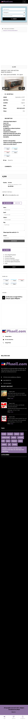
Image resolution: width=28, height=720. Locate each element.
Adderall (17, 434)
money (8, 441)
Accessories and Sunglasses (7, 466)
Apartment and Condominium (8, 477)
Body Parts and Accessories (7, 507)
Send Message (14, 240)
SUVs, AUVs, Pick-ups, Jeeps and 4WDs (10, 684)
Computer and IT (5, 540)
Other (6, 263)
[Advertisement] (14, 48)
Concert (3, 543)
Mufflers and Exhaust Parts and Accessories (11, 627)
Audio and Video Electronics (8, 485)
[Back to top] (23, 711)
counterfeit (20, 437)
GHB (3, 441)
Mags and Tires (4, 607)
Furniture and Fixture (6, 572)
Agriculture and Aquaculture (8, 473)
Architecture (4, 480)
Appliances (3, 478)
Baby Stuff (3, 492)
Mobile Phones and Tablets (7, 622)
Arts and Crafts (4, 482)
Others (2, 643)
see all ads (10, 186)
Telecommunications (6, 687)
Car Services (4, 521)
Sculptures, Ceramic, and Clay (8, 670)
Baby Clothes (4, 490)
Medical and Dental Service (7, 617)
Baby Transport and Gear (7, 495)
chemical (14, 437)
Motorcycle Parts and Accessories (9, 624)
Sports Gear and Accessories (8, 682)
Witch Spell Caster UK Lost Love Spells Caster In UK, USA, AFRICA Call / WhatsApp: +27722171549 (17, 395)
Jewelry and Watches (6, 598)
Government (4, 574)
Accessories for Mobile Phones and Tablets (11, 468)
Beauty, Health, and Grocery (8, 499)
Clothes (3, 533)
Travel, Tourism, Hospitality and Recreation (11, 692)
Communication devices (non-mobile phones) (12, 538)
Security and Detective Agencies (9, 672)
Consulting (3, 545)
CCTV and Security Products (8, 530)
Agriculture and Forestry (7, 475)
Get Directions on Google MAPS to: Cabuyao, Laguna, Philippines (14, 297)
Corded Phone (4, 548)
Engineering (4, 564)
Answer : (5, 235)
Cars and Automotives (6, 523)
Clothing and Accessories (7, 535)
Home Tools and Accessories (7, 579)
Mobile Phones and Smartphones (9, 620)
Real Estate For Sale (5, 661)
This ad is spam (8, 256)
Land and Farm (4, 601)
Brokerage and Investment (7, 514)
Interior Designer (5, 593)
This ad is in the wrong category (12, 260)
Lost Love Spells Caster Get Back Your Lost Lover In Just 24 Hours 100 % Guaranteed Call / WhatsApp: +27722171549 (17, 420)
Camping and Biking (6, 519)
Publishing (3, 656)
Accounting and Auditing (7, 470)
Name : (4, 207)
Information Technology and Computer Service (12, 591)
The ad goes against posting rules (12, 261)
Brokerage (3, 513)
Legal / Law (4, 605)
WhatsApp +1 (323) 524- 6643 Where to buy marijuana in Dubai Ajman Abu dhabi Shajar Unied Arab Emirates (13, 449)
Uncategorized (4, 694)
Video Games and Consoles (7, 699)
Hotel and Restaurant (6, 584)
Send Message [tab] (8, 203)
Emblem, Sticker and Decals (7, 560)
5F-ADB (3, 434)
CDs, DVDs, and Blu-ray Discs (8, 531)
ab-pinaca (10, 434)
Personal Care (4, 651)
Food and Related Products (7, 569)
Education (3, 559)
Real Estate (3, 658)
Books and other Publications (8, 509)
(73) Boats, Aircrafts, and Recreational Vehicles (12, 459)
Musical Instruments (6, 629)
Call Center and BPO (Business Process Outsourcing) (13, 518)
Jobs (2, 600)
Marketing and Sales (6, 612)
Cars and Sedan (4, 524)
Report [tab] (7, 250)
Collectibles (4, 536)
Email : (4, 212)
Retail (2, 668)
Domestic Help (4, 555)
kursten (10, 182)
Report (14, 266)
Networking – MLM (6, 631)
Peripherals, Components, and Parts (9, 649)
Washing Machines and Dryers (8, 701)
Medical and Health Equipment (8, 619)
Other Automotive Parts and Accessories (11, 639)
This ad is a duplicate (10, 258)
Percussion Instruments (6, 648)
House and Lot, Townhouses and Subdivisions (12, 586)
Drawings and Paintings (6, 557)
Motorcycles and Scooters (7, 625)
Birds (2, 502)
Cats (2, 528)
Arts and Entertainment (7, 483)
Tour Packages (4, 689)
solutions (4, 444)
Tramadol (15, 444)
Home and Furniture (6, 578)
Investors (3, 596)
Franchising (4, 571)
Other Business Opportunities (8, 641)
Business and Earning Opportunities (9, 516)
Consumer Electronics (6, 547)
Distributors (4, 552)
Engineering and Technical (7, 566)
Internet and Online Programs (8, 595)
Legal (2, 603)
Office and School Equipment (8, 637)
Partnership (4, 644)
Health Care (4, 576)
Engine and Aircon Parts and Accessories (10, 562)
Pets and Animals (5, 653)
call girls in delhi (5, 437)
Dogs (2, 554)
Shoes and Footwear (6, 675)
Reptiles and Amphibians (7, 667)
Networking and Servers (7, 632)
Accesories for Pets (5, 461)
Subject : (5, 217)
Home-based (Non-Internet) (7, 583)
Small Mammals (5, 677)
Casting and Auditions (6, 526)
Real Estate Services (6, 663)
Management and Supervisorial (8, 610)
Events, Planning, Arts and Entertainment (11, 567)
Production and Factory (6, 655)
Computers (3, 542)
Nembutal (14, 441)
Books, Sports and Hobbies (9, 28)
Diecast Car (10, 160)
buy (22, 434)
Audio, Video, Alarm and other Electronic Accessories (14, 487)
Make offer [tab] (17, 203)
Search (15, 18)
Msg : (4, 222)
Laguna (21, 74)
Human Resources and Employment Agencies (12, 588)
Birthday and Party (5, 504)
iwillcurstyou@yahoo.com (12, 195)
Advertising (4, 471)
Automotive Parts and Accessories (9, 489)
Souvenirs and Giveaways (7, 679)
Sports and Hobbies (5, 680)
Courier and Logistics (6, 550)
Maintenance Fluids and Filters (8, 608)
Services (3, 673)
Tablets (3, 685)
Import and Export (5, 590)
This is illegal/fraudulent (10, 254)
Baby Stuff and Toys (6, 494)
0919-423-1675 (21, 108)
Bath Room (3, 497)
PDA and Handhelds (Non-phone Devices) (11, 646)
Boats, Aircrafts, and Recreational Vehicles (11, 506)
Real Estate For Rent (6, 660)
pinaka (20, 441)
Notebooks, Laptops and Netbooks (9, 636)
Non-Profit (3, 634)
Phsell (18, 709)
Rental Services (4, 665)
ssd (9, 444)
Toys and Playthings (6, 690)
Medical (3, 615)
